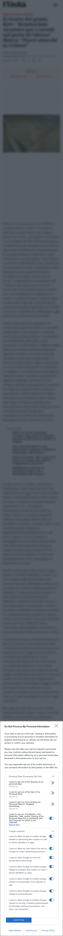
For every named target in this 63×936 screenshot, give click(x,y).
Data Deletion (15, 930)
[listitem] (31, 776)
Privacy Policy (48, 930)
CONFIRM (18, 920)
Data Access (31, 930)
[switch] (51, 782)
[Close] (57, 727)
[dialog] (31, 828)
